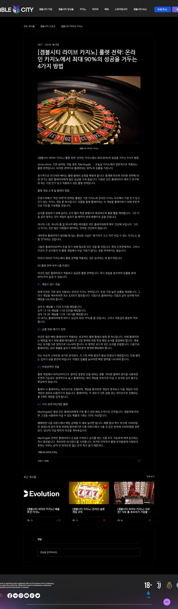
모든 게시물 (29, 26)
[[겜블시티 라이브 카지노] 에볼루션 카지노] (44, 493)
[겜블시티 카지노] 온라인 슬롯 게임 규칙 (88, 510)
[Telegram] (15, 595)
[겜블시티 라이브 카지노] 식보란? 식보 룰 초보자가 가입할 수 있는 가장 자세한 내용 (134, 510)
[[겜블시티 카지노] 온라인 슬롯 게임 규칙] (89, 493)
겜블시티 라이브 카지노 (72, 26)
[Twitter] (37, 595)
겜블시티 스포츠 (47, 26)
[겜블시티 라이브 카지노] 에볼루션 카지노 (43, 510)
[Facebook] (9, 595)
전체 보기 (150, 476)
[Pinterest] (32, 595)
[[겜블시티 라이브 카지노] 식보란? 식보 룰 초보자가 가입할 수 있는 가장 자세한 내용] (134, 493)
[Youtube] (26, 595)
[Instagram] (20, 595)
